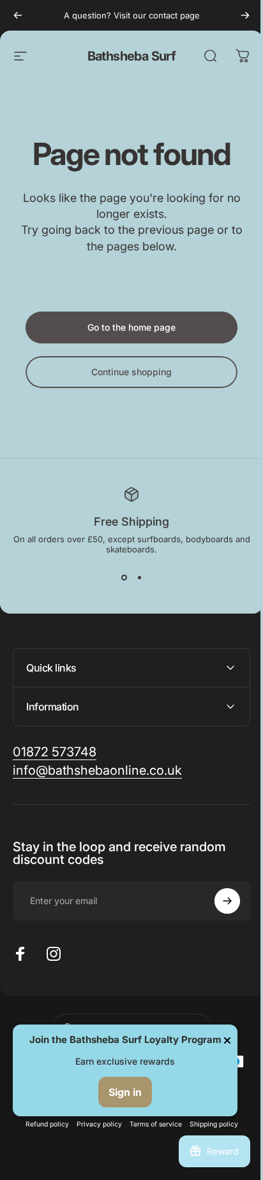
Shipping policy (208, 1124)
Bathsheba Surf (131, 56)
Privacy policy (94, 1124)
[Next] (245, 15)
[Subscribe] (217, 901)
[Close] (227, 1040)
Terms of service (150, 1124)
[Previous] (18, 15)
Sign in (125, 1092)
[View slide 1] (124, 577)
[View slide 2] (139, 577)
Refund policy (42, 1124)
